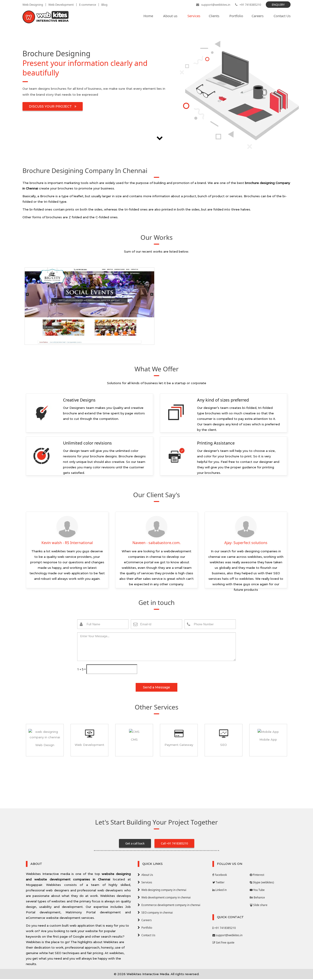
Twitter (220, 882)
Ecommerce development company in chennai (170, 905)
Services (146, 882)
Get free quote (224, 942)
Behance (259, 897)
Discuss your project (51, 106)
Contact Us (148, 935)
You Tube (259, 890)
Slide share (260, 905)
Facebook (220, 875)
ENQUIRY (278, 5)
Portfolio (146, 928)
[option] (89, 307)
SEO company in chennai (157, 912)
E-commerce (87, 5)
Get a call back (135, 843)
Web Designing (32, 5)
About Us (147, 875)
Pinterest (258, 875)
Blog (104, 5)
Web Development (61, 5)
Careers (146, 920)
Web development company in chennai (166, 897)
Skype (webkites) (263, 882)
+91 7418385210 (250, 5)
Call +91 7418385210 (174, 843)
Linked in (221, 890)
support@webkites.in (215, 5)
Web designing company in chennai (163, 890)
